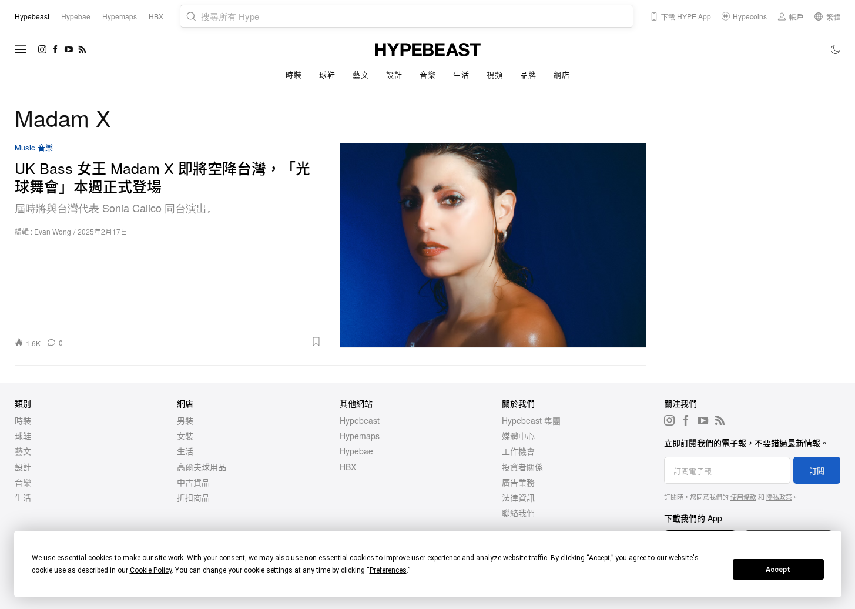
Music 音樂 (34, 148)
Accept (778, 570)
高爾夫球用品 (201, 467)
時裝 (293, 74)
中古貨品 (193, 482)
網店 (561, 74)
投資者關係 (522, 467)
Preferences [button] (388, 570)
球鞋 (327, 74)
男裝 (185, 420)
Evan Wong (52, 231)
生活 (461, 74)
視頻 (494, 74)
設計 (394, 74)
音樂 (427, 74)
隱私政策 (779, 496)
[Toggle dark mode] (836, 49)
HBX (348, 467)
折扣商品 (193, 497)
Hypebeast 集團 (531, 420)
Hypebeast (360, 420)
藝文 (360, 74)
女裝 (185, 435)
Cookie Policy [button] (151, 570)
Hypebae (356, 451)
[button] (196, 341)
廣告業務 (518, 482)
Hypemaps (360, 435)
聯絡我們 (518, 512)
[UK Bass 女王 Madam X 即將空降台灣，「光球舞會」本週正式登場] (493, 245)
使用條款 (743, 496)
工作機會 (518, 451)
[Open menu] (20, 49)
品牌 (528, 74)
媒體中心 (518, 435)
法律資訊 (518, 497)
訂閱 (816, 470)
